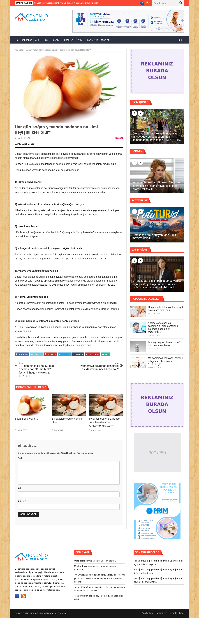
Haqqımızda (161, 612)
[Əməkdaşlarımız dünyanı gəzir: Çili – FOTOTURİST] (157, 223)
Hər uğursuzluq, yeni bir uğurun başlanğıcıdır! (158, 560)
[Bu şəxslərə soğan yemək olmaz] (69, 404)
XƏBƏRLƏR (27, 39)
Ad (20, 487)
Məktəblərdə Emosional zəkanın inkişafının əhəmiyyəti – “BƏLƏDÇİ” (165, 360)
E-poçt (22, 500)
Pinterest (93, 353)
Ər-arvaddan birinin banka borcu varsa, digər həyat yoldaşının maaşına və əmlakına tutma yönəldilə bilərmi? (156, 283)
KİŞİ (46, 39)
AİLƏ (37, 39)
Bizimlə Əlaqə (176, 612)
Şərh (20, 457)
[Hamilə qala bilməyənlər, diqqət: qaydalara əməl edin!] (138, 310)
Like (120, 137)
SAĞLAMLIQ (92, 39)
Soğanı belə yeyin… (26, 417)
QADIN (56, 39)
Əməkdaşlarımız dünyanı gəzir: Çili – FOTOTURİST (155, 235)
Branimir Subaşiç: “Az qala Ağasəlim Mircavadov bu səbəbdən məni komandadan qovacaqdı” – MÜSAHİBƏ (156, 135)
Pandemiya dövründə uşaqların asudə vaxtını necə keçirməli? (99, 365)
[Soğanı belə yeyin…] (32, 404)
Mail (107, 353)
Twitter (37, 353)
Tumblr (79, 353)
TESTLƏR (105, 39)
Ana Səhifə (19, 49)
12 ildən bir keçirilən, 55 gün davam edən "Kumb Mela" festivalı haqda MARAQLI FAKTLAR (36, 368)
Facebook (23, 353)
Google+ (51, 353)
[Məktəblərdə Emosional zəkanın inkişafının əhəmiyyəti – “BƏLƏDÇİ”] (138, 361)
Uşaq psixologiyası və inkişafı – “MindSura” (95, 560)
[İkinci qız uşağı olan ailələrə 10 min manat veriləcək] (138, 345)
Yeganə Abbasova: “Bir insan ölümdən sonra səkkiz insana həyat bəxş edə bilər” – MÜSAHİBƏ (156, 185)
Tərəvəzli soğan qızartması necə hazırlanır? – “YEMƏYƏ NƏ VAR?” (104, 421)
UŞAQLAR (68, 39)
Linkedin (66, 353)
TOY (80, 39)
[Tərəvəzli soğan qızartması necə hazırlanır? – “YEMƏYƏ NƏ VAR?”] (106, 404)
